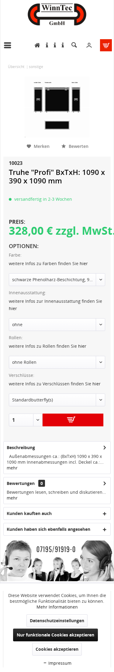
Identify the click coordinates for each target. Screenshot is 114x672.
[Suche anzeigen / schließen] (74, 45)
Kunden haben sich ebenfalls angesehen (48, 529)
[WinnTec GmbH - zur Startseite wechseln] (57, 14)
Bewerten (77, 146)
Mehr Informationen (57, 607)
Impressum (59, 663)
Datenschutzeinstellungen (57, 620)
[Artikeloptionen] (53, 45)
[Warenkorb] (104, 45)
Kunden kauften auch (29, 513)
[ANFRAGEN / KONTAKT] (45, 45)
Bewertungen (21, 483)
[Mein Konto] (89, 45)
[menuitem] (9, 45)
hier (84, 263)
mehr (12, 468)
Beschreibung (21, 447)
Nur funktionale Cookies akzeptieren (55, 635)
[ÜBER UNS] (61, 45)
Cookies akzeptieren (57, 649)
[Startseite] (35, 45)
